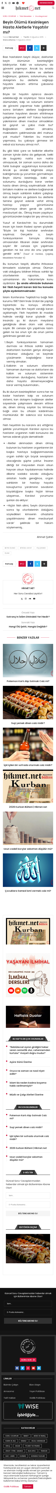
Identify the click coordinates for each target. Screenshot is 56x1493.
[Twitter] (5, 3)
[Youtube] (13, 3)
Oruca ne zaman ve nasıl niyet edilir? (27, 1072)
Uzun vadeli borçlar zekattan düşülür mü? (28, 849)
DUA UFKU (32, 1451)
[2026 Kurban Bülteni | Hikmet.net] (28, 786)
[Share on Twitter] (37, 48)
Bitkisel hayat (26, 548)
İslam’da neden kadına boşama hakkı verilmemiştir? (28, 1084)
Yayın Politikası (37, 1391)
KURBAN (23, 1456)
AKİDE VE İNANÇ (40, 1436)
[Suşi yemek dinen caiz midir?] (28, 702)
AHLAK (17, 1446)
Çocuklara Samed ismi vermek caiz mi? (28, 891)
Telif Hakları (10, 1398)
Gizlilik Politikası (37, 1398)
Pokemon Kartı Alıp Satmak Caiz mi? (28, 681)
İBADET (26, 1436)
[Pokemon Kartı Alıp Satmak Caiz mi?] (28, 660)
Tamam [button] (27, 1486)
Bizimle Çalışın (11, 1385)
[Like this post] (23, 48)
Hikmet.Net (14, 37)
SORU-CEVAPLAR (12, 1436)
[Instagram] (9, 3)
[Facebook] (2, 3)
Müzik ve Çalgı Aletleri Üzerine (26, 1094)
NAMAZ (23, 1441)
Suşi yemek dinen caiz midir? (28, 723)
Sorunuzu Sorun (46, 3)
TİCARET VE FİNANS (32, 1446)
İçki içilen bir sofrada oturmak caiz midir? (28, 765)
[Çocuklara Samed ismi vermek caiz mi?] (28, 870)
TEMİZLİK (44, 1451)
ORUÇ (7, 1446)
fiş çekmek (41, 548)
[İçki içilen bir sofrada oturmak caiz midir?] (28, 744)
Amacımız (9, 1391)
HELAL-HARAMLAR (38, 1441)
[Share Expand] (44, 48)
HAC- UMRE (10, 1456)
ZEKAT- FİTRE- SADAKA (14, 1451)
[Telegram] (17, 3)
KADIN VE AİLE (10, 1441)
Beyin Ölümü (10, 548)
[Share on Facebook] (30, 48)
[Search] (53, 8)
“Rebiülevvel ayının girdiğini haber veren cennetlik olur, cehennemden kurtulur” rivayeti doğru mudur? (30, 1050)
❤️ (23, 3)
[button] (8, 1248)
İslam (7, 553)
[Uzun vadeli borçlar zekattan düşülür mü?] (28, 828)
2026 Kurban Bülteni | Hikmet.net (28, 807)
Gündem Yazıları (38, 1456)
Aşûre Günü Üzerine (21, 1062)
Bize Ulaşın (34, 1385)
